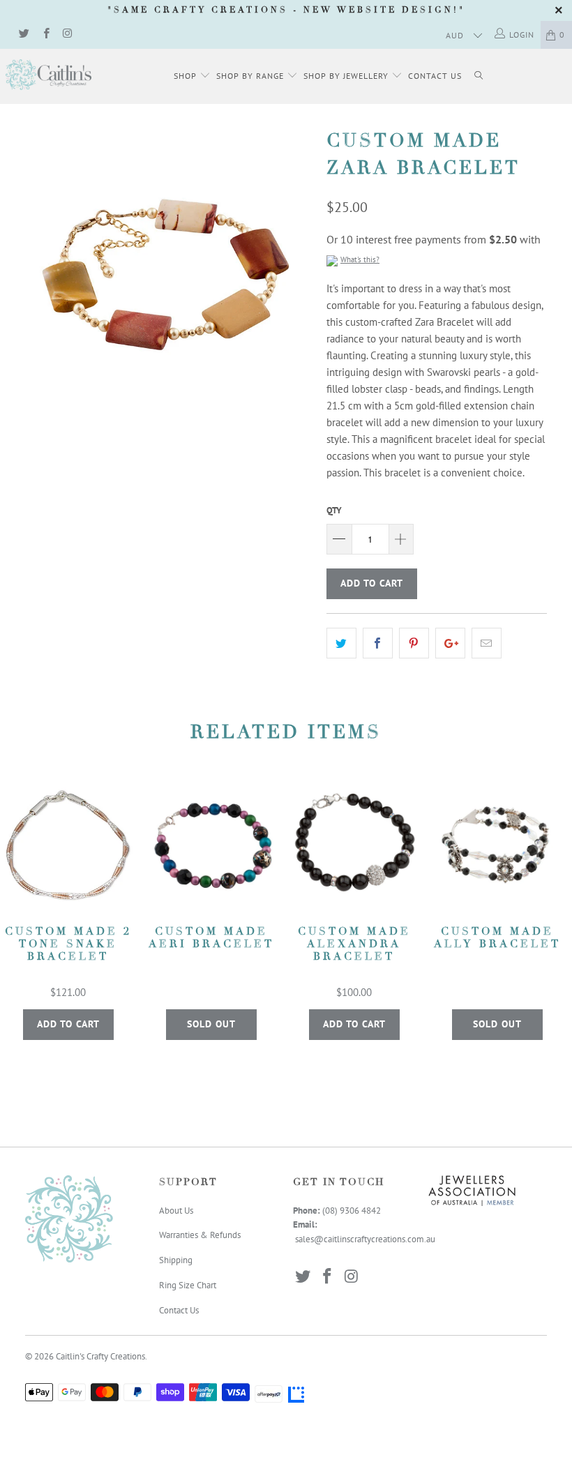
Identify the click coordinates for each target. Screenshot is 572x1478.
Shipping (176, 1260)
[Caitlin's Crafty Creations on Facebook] (45, 34)
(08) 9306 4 (344, 1210)
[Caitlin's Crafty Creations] (48, 74)
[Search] (478, 76)
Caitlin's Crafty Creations (100, 1356)
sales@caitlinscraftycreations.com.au (365, 1239)
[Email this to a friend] (487, 643)
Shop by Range (251, 75)
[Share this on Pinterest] (414, 643)
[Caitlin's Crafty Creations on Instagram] (67, 34)
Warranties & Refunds (200, 1235)
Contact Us (435, 75)
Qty (334, 510)
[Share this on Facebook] (378, 643)
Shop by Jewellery (347, 75)
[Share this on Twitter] (341, 643)
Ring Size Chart (187, 1285)
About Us (176, 1210)
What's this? (359, 259)
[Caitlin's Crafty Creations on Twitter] (23, 34)
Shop (187, 75)
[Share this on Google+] (450, 643)
